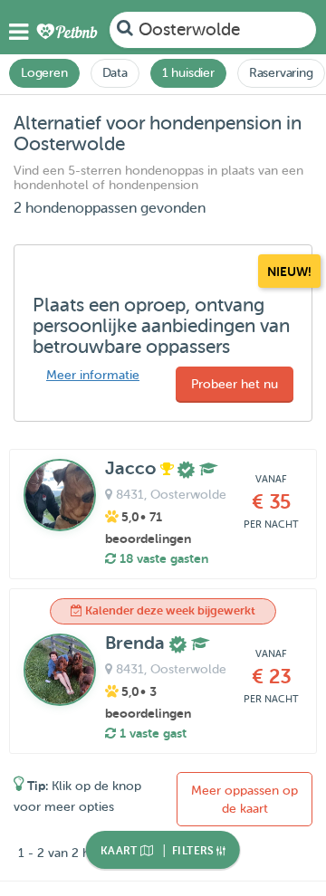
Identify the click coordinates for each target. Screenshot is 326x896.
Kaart (120, 850)
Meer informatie (92, 375)
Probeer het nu (234, 384)
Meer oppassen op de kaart (244, 799)
